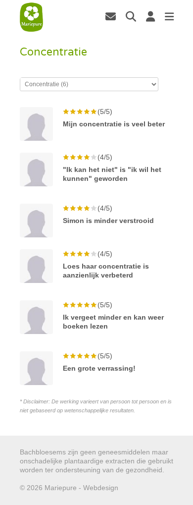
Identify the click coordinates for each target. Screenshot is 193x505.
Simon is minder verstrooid (108, 220)
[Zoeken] (131, 16)
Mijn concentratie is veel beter (114, 124)
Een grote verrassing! (99, 368)
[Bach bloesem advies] (32, 17)
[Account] (150, 16)
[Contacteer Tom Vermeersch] (110, 16)
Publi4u (132, 488)
